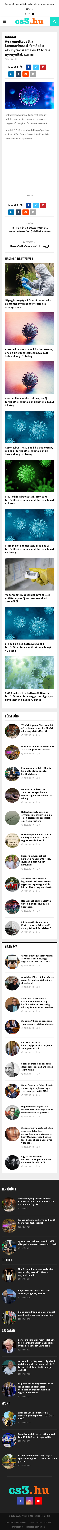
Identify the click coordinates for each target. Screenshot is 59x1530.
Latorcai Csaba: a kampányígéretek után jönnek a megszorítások (37, 1045)
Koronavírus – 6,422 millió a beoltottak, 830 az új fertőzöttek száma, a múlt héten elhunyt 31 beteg (29, 451)
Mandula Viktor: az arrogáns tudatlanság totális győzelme (37, 1022)
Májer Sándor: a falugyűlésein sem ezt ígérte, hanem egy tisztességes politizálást (37, 1088)
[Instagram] (29, 1501)
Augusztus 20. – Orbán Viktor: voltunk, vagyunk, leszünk (34, 1292)
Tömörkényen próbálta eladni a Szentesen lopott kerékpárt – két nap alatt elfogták (37, 728)
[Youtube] (38, 1501)
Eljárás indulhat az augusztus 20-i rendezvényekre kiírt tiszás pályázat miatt (36, 1272)
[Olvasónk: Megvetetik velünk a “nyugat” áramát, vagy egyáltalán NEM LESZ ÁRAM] (12, 961)
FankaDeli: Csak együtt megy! (29, 246)
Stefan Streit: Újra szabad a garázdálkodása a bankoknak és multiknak (37, 1067)
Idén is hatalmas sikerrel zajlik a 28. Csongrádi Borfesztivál (37, 748)
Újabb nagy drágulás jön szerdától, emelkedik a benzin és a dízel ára (36, 1313)
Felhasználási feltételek (40, 1523)
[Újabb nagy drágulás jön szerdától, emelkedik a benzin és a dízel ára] (9, 1318)
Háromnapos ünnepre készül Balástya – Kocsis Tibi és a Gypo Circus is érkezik (36, 837)
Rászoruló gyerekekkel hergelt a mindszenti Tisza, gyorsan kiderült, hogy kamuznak (35, 860)
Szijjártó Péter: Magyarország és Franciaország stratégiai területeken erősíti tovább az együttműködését (35, 1388)
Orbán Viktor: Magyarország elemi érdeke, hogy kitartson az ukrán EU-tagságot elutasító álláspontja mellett (37, 1365)
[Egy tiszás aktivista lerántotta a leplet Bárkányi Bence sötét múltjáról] (12, 1162)
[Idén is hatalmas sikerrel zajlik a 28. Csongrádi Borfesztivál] (12, 752)
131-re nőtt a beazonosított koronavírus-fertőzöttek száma (29, 229)
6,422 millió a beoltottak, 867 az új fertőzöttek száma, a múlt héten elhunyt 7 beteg (29, 402)
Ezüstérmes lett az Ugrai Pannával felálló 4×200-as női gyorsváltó (36, 1435)
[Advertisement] (29, 172)
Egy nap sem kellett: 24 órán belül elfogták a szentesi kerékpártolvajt (36, 771)
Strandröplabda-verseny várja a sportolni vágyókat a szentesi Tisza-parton (37, 1458)
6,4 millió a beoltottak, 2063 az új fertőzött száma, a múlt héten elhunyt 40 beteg (28, 647)
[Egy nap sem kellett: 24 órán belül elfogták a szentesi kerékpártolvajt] (12, 774)
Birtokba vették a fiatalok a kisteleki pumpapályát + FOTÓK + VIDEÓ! (36, 1416)
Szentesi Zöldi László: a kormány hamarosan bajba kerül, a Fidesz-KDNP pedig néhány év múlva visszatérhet (37, 1003)
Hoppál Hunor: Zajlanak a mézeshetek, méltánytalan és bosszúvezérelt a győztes (37, 1109)
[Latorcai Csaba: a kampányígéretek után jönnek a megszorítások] (12, 1048)
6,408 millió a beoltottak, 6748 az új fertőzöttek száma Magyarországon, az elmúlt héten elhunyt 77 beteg (29, 696)
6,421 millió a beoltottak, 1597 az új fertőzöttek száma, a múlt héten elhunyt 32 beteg (29, 500)
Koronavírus (10, 37)
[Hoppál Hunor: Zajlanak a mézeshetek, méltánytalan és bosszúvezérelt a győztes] (12, 1112)
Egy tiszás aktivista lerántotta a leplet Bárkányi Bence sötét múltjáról (36, 1159)
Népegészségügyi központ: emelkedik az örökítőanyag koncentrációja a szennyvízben (28, 303)
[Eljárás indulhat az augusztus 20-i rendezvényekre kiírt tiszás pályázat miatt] (9, 1275)
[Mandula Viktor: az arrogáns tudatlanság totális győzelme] (12, 1027)
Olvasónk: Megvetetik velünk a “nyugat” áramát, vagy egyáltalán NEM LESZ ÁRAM (37, 959)
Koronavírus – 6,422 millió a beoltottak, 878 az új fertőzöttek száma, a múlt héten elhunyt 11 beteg (29, 353)
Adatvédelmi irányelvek (15, 1523)
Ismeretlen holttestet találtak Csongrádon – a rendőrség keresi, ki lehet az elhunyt (36, 794)
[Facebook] (20, 1501)
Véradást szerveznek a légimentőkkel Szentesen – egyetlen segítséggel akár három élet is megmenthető (36, 883)
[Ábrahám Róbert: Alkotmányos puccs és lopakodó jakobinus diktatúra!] (12, 983)
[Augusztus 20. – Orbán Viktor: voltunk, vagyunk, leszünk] (9, 1296)
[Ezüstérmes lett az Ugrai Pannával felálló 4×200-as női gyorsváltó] (9, 1440)
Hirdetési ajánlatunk (35, 1527)
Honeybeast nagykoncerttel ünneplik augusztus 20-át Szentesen (36, 904)
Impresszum (17, 1527)
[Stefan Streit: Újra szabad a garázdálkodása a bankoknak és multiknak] (12, 1069)
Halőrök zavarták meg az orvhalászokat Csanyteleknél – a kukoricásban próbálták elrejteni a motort (36, 816)
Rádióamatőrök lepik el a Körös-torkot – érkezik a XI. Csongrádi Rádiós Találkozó (36, 925)
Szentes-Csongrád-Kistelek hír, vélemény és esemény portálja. (29, 6)
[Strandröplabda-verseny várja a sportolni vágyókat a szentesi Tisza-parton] (9, 1461)
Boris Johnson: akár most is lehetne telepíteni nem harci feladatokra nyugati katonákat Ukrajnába (37, 1343)
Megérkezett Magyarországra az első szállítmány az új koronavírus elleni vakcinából (27, 598)
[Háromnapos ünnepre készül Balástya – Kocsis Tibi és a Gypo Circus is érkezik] (12, 840)
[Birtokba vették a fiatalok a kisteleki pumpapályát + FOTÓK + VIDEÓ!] (9, 1418)
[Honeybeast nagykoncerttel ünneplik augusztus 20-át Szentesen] (12, 906)
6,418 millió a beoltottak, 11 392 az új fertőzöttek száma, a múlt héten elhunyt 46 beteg (29, 549)
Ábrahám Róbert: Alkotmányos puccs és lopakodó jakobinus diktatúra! (37, 980)
